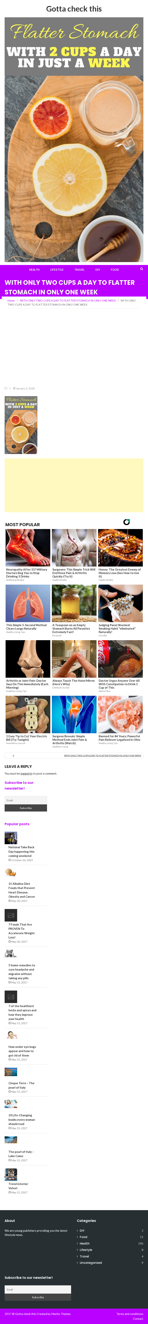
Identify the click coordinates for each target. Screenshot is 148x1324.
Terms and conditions (129, 1314)
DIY (97, 270)
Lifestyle (57, 270)
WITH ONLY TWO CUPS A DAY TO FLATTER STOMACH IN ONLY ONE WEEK (102, 755)
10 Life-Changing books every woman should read (21, 1119)
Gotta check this (74, 8)
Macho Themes (61, 1314)
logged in (26, 773)
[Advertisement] (74, 350)
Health (34, 270)
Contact (138, 1318)
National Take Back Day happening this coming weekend (21, 851)
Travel (79, 270)
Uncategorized (91, 1263)
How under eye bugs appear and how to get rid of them (22, 1051)
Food (115, 270)
